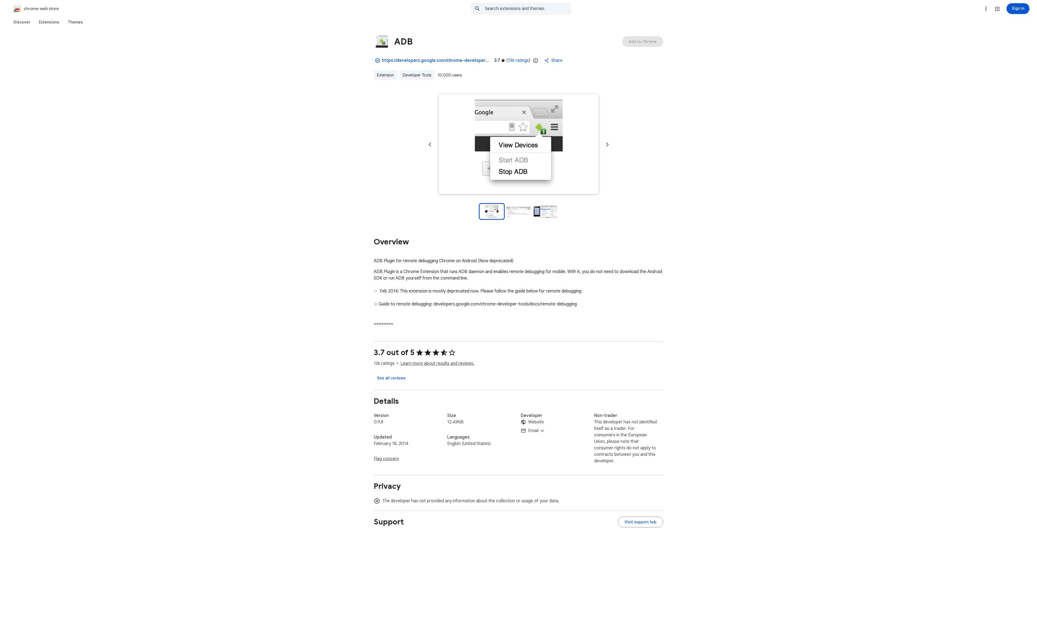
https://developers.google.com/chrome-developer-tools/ (436, 60)
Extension (385, 75)
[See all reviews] (391, 378)
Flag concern (386, 459)
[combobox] (528, 8)
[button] (997, 9)
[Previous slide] (430, 144)
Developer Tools (417, 75)
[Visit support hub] (640, 522)
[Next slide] (607, 144)
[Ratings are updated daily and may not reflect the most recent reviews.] (535, 60)
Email (533, 430)
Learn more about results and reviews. (437, 363)
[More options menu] (986, 8)
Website (536, 422)
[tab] (22, 22)
